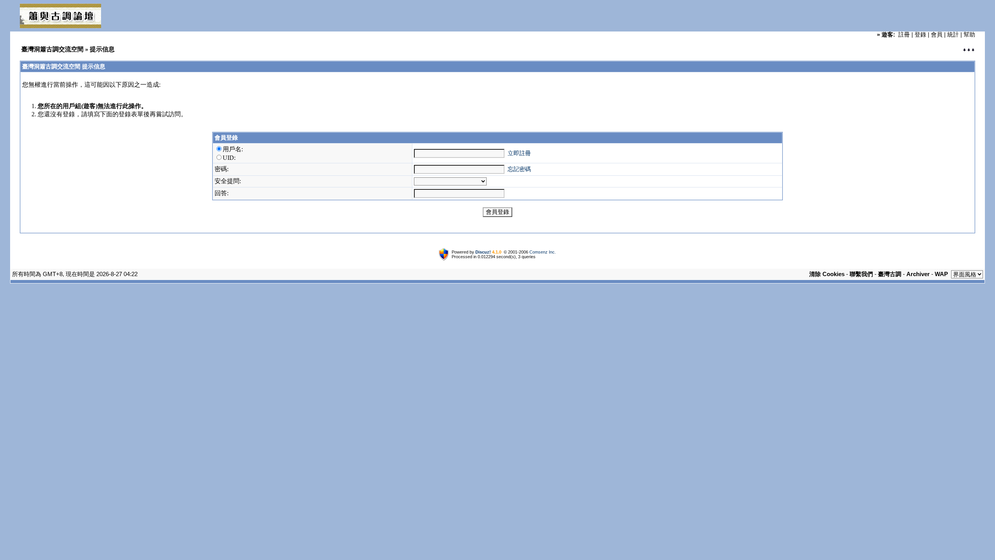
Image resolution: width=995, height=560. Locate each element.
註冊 (904, 34)
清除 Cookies (827, 274)
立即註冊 (519, 153)
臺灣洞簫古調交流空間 (52, 49)
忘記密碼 (519, 169)
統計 (953, 34)
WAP (941, 274)
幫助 (969, 34)
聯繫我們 (861, 274)
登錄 (920, 34)
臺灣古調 (889, 274)
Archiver (918, 274)
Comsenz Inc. (542, 252)
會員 (937, 34)
